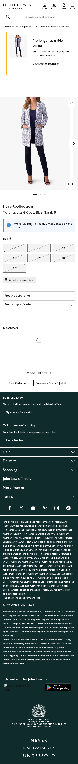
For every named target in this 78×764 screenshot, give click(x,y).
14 (9, 259)
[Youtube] (33, 509)
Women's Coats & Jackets (17, 26)
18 (58, 259)
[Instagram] (56, 509)
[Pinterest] (45, 509)
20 (9, 269)
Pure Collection (18, 383)
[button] (72, 6)
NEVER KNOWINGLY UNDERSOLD (39, 748)
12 (58, 249)
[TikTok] (68, 509)
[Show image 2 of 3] (73, 143)
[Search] (8, 17)
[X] (21, 509)
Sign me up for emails (19, 412)
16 (33, 259)
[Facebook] (9, 509)
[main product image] (21, 53)
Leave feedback (15, 440)
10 (33, 249)
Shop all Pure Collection (55, 26)
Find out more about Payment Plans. (22, 597)
